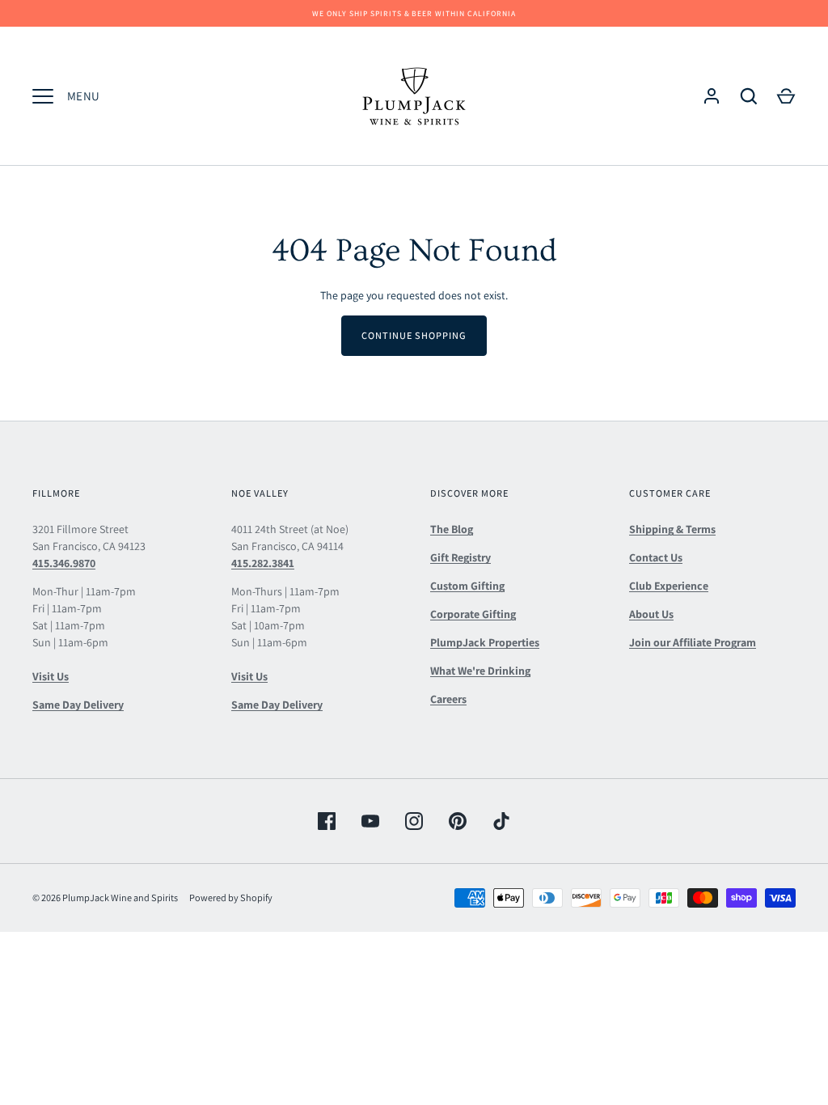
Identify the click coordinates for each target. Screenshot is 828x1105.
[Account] (711, 96)
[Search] (749, 96)
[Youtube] (370, 821)
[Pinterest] (457, 821)
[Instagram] (414, 821)
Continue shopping (414, 335)
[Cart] (786, 96)
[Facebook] (326, 821)
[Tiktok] (501, 821)
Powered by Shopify (230, 897)
